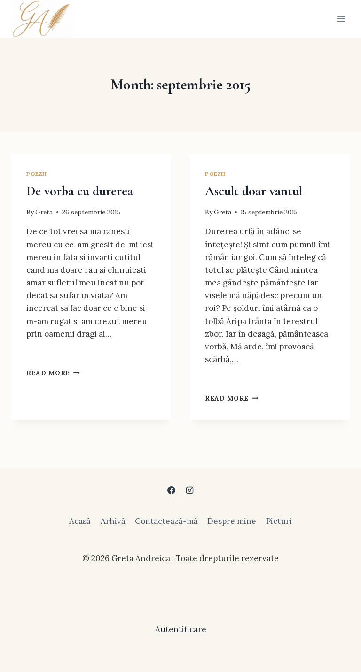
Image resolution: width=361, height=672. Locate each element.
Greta (44, 212)
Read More (53, 373)
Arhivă (113, 521)
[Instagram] (190, 490)
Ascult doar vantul (253, 191)
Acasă (80, 521)
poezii (36, 173)
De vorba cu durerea (79, 191)
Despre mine (231, 521)
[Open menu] (341, 18)
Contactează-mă (166, 521)
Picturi (279, 521)
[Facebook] (171, 490)
